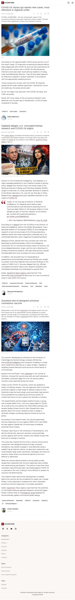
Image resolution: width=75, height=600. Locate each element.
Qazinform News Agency (16, 273)
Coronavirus (23, 111)
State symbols (5, 571)
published (28, 374)
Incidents (4, 557)
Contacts (4, 588)
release (16, 225)
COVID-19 (5, 111)
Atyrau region (13, 111)
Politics (3, 543)
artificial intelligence (13, 362)
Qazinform (24, 316)
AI (2, 503)
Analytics (4, 550)
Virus (31, 286)
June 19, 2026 (41, 220)
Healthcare (45, 500)
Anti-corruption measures (8, 574)
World (3, 554)
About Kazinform (6, 567)
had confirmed (15, 275)
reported (24, 310)
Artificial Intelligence (11, 503)
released (15, 195)
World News (39, 286)
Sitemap (3, 584)
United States (9, 135)
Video (45, 286)
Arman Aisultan (12, 509)
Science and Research (31, 283)
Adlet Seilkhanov (13, 116)
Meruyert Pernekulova (15, 291)
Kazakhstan (5, 539)
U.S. (37, 264)
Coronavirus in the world (16, 283)
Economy (4, 546)
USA (40, 283)
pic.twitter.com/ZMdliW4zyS (18, 216)
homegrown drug (28, 493)
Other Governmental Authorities (10, 286)
